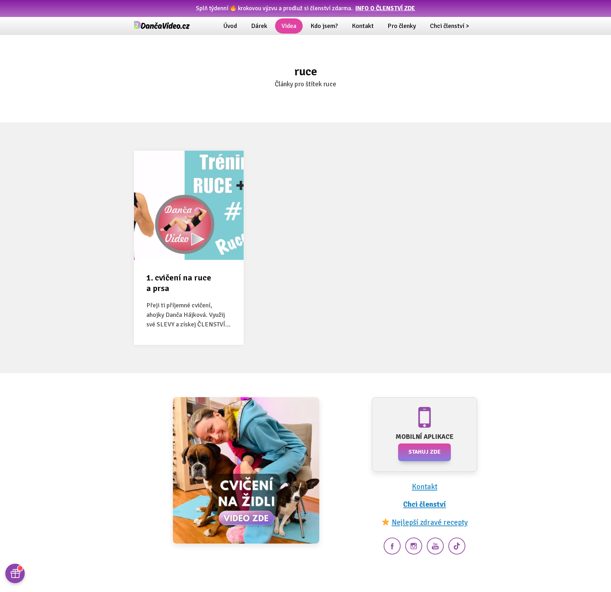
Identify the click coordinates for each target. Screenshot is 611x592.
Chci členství (424, 504)
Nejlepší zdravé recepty (430, 522)
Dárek (259, 26)
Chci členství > (449, 26)
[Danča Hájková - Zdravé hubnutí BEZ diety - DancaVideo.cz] (162, 26)
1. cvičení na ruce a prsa (178, 283)
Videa (288, 26)
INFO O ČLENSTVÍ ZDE (385, 8)
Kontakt (363, 26)
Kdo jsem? (324, 26)
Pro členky (402, 26)
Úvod (230, 26)
